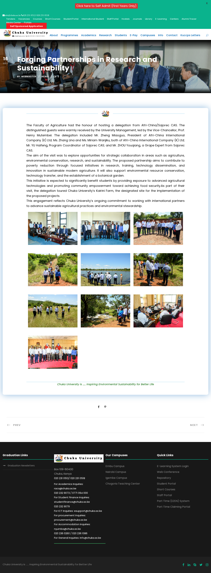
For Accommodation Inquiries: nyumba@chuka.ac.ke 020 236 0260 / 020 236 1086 (72, 528)
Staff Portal (113, 18)
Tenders (10, 18)
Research (105, 35)
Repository (164, 478)
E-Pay (133, 35)
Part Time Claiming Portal (173, 507)
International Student (93, 18)
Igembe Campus (116, 478)
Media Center (13, 22)
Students (121, 35)
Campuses (147, 35)
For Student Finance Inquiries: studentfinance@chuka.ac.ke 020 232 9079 (72, 502)
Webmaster (28, 76)
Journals (137, 18)
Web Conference (168, 472)
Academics (88, 35)
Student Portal (70, 18)
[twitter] (200, 565)
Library (148, 18)
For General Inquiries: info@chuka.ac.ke (77, 537)
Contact (172, 35)
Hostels (126, 18)
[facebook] (183, 565)
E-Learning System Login (173, 466)
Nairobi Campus (116, 472)
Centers (174, 18)
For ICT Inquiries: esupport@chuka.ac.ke (78, 511)
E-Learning (161, 18)
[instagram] (207, 565)
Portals (27, 22)
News (45, 76)
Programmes (69, 35)
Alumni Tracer (189, 18)
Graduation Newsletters (21, 465)
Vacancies (24, 18)
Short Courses (52, 18)
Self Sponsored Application (26, 26)
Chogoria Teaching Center (123, 484)
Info (160, 35)
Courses (37, 18)
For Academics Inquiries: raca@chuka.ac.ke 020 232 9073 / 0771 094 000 (71, 488)
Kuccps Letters (190, 35)
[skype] (195, 565)
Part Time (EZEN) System (173, 501)
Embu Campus (115, 466)
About (54, 35)
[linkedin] (189, 565)
